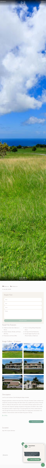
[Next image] (44, 140)
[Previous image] (2, 140)
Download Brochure (36, 421)
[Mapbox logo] (5, 455)
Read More (5, 416)
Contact (43, 1)
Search (4, 1)
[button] (43, 444)
